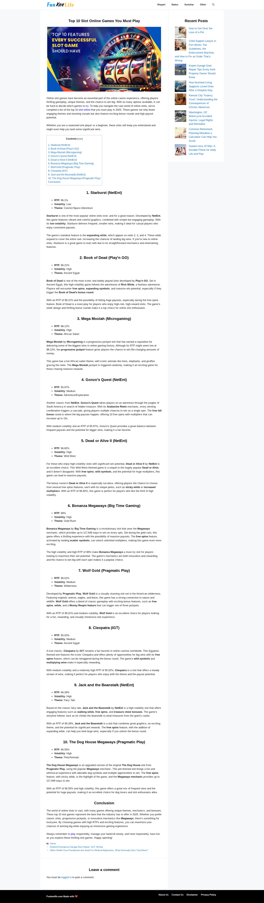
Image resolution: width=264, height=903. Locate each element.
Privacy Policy (208, 894)
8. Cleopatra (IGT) (58, 170)
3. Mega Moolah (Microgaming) (65, 152)
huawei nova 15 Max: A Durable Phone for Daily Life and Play (202, 150)
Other (203, 4)
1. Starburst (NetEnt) (59, 145)
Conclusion (54, 181)
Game (53, 843)
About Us (163, 894)
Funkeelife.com (54, 896)
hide (80, 139)
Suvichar (189, 4)
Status (174, 4)
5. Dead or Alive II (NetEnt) (62, 159)
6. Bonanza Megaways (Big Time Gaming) (71, 163)
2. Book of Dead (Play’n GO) (63, 148)
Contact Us (177, 894)
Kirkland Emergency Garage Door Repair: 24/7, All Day (76, 847)
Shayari (161, 4)
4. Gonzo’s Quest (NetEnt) (62, 156)
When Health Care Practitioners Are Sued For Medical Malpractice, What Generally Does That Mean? (99, 850)
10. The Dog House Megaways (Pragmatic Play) (74, 178)
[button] (213, 4)
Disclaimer (192, 894)
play (73, 834)
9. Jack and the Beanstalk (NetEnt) (67, 174)
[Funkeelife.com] (60, 4)
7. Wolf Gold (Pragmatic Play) (64, 167)
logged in (66, 877)
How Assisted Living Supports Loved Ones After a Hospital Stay (201, 86)
